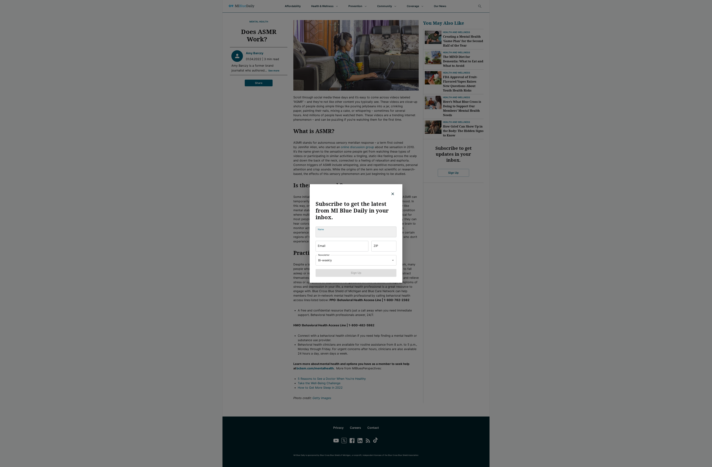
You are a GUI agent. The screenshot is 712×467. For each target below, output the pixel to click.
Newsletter (324, 255)
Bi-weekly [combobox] (325, 260)
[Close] (392, 193)
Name (321, 229)
